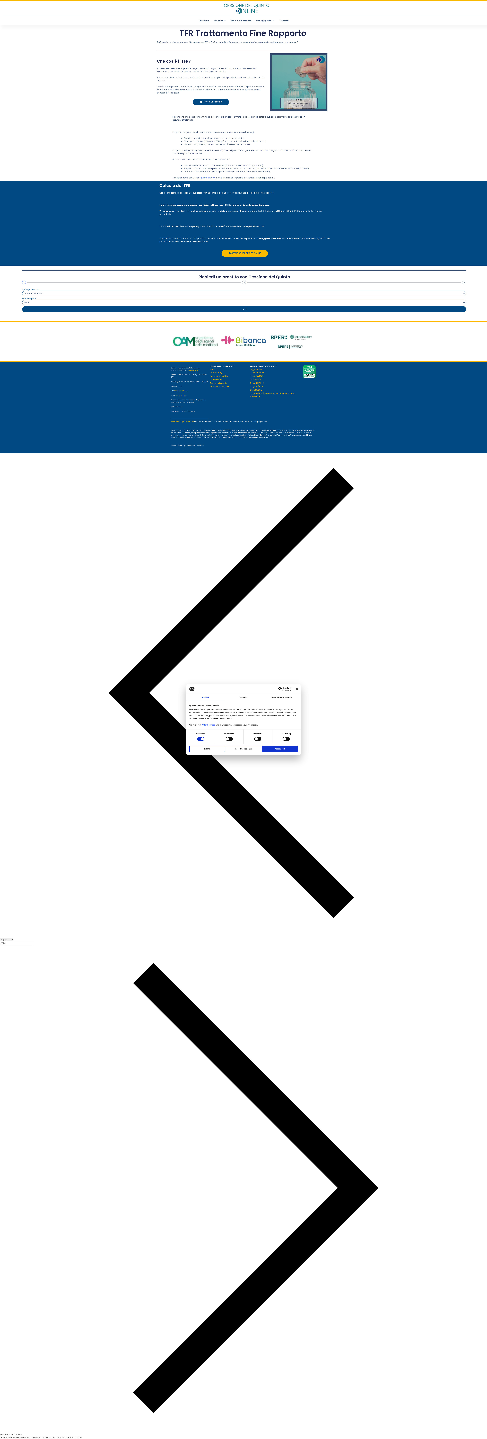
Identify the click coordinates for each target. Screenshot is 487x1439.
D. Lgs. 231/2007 (257, 376)
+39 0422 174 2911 (180, 391)
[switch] (229, 739)
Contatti (284, 20)
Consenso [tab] (205, 697)
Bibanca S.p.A (192, 370)
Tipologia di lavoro (30, 289)
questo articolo (208, 177)
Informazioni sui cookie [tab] (281, 697)
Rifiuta (207, 749)
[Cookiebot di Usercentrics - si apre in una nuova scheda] (280, 689)
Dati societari (216, 379)
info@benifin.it (181, 395)
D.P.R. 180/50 (255, 379)
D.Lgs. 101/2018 (256, 390)
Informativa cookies (219, 376)
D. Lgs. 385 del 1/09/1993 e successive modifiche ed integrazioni (272, 394)
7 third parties (208, 725)
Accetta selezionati (243, 749)
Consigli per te (263, 20)
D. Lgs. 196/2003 (257, 373)
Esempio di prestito (241, 20)
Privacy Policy (216, 373)
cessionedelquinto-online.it (182, 421)
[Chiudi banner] (297, 689)
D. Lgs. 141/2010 (256, 386)
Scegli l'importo (29, 298)
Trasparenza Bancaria (219, 386)
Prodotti (218, 20)
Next (244, 309)
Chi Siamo (203, 20)
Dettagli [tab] (243, 697)
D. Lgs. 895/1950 (257, 383)
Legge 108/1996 (256, 369)
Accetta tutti (280, 749)
